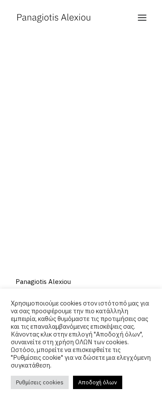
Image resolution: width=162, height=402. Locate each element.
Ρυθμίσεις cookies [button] (40, 382)
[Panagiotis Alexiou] (54, 18)
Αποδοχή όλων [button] (97, 382)
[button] (142, 17)
